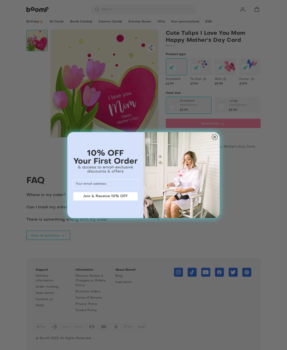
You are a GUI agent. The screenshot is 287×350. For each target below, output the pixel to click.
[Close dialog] (215, 137)
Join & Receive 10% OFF (105, 196)
